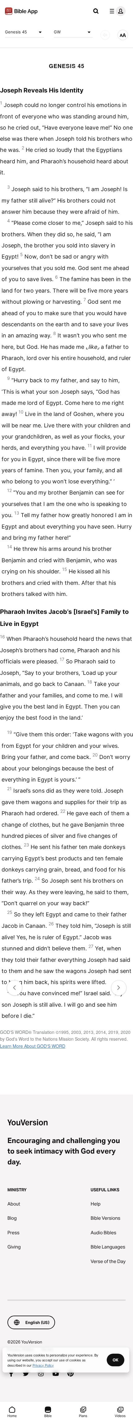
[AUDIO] (105, 35)
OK (115, 1359)
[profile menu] (116, 11)
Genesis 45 (16, 31)
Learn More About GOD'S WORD (32, 1046)
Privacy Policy (43, 1365)
